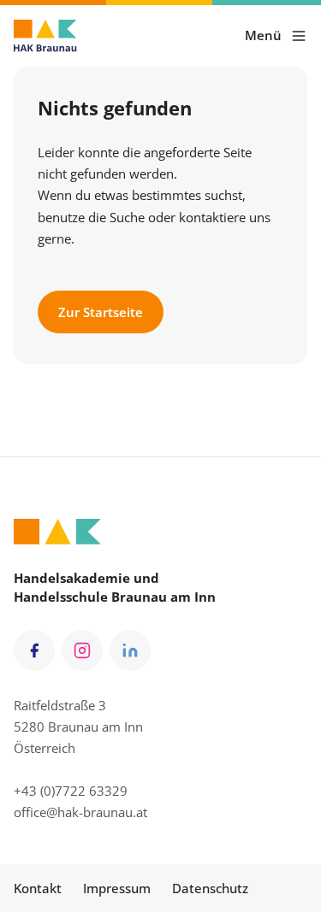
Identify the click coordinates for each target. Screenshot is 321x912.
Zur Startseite (100, 312)
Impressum (117, 888)
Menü (263, 35)
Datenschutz (210, 888)
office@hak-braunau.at (80, 812)
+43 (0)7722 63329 (71, 790)
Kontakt (38, 888)
